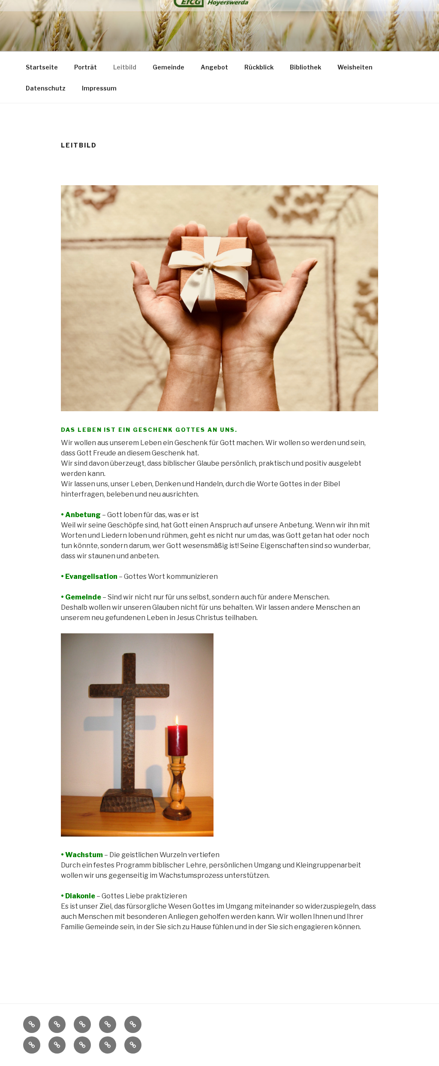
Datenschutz (46, 88)
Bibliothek (305, 67)
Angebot (214, 67)
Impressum (99, 88)
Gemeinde (168, 67)
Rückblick (259, 67)
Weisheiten (355, 67)
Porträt (85, 67)
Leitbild (124, 67)
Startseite (42, 67)
